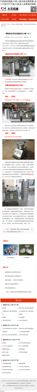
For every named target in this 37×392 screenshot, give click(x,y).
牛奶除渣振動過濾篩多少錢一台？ (15, 231)
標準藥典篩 (22, 349)
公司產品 (13, 15)
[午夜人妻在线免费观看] (9, 12)
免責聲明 (28, 383)
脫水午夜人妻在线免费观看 (9, 334)
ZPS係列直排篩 (6, 320)
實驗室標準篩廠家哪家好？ (12, 284)
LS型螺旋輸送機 (6, 363)
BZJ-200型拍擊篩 (23, 346)
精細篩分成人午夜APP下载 (10, 305)
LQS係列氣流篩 (23, 320)
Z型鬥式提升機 (6, 372)
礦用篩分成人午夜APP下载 (10, 325)
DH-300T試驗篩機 (7, 346)
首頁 (8, 24)
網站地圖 (2, 391)
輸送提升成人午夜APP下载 (10, 360)
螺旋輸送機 (22, 363)
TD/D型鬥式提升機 (24, 366)
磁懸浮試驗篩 (6, 349)
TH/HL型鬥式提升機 (24, 369)
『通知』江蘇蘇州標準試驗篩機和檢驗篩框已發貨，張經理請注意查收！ (19, 292)
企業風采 (13, 19)
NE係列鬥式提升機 (7, 369)
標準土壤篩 (5, 352)
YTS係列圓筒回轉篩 (24, 331)
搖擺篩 (4, 317)
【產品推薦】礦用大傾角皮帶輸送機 (19, 229)
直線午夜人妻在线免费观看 (26, 308)
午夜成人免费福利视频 (17, 24)
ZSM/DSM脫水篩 (23, 334)
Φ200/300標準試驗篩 (24, 343)
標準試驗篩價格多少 (10, 288)
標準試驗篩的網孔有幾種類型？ (13, 276)
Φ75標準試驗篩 (23, 352)
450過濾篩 (22, 317)
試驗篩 (4, 343)
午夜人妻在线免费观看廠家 (21, 381)
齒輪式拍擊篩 (6, 355)
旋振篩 (4, 308)
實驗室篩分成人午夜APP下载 (11, 339)
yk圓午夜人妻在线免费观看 (26, 328)
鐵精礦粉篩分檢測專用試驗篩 (13, 272)
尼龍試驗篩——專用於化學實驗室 (14, 280)
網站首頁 (4, 15)
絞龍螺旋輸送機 (6, 366)
